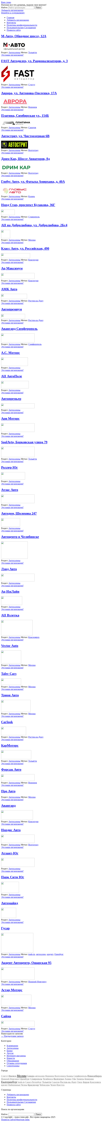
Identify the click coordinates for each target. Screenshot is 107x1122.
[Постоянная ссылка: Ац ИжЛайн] (11, 604)
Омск (79, 1082)
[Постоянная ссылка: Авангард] (17, 819)
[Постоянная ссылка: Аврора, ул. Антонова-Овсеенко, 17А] (15, 104)
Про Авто (8, 791)
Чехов (53, 1085)
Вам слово (6, 2)
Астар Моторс (11, 990)
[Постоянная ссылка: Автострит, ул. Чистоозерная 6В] (14, 148)
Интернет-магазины (16, 1056)
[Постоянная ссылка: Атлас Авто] (18, 502)
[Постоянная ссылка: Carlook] (13, 734)
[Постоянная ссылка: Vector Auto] (11, 662)
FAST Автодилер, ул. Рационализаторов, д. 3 (34, 61)
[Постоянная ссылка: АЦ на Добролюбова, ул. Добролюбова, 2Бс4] (5, 237)
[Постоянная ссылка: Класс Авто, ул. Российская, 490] (15, 257)
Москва (32, 240)
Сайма (6, 1016)
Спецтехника (13, 1066)
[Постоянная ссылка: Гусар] (17, 952)
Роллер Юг (9, 467)
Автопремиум (11, 309)
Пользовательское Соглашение (21, 27)
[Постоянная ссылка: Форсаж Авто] (18, 780)
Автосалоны (14, 52)
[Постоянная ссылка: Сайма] (18, 1026)
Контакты (11, 22)
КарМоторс (10, 745)
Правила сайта (14, 30)
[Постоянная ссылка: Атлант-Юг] (18, 866)
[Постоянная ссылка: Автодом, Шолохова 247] (10, 526)
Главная (10, 17)
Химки (68, 1079)
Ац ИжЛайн (10, 591)
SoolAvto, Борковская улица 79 (24, 442)
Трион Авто (10, 695)
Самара (31, 1076)
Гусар (5, 928)
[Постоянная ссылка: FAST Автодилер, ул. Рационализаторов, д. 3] (18, 82)
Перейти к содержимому (13, 13)
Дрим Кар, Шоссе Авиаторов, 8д (25, 159)
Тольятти (32, 52)
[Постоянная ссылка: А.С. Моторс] (14, 365)
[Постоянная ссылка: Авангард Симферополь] (18, 342)
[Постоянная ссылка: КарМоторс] (16, 758)
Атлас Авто (9, 490)
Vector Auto (9, 645)
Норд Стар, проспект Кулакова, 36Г (28, 205)
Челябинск (48, 1079)
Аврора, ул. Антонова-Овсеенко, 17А (29, 93)
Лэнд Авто (9, 569)
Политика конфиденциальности (22, 25)
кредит (50, 954)
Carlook (7, 722)
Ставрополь (34, 217)
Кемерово (89, 1079)
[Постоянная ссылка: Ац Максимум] (18, 278)
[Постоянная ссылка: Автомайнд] (8, 917)
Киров (86, 1082)
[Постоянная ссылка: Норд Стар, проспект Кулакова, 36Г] (8, 214)
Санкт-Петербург (33, 1082)
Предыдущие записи (12, 1036)
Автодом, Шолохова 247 (19, 513)
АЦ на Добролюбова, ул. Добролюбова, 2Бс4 (34, 225)
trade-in (31, 954)
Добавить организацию (12, 10)
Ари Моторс (10, 418)
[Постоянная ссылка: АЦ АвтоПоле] (15, 387)
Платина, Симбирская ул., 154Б (25, 115)
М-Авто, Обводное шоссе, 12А (23, 36)
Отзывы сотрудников (17, 1063)
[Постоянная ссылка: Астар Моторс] (16, 1005)
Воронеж (32, 107)
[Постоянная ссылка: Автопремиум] (13, 318)
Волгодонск (60, 1076)
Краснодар (33, 260)
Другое (10, 1053)
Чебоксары (44, 1085)
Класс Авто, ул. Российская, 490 (25, 248)
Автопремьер (11, 398)
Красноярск (33, 637)
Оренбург (59, 954)
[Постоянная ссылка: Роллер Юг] (13, 479)
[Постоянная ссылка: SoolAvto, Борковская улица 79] (18, 456)
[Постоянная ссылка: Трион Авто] (16, 711)
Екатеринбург (9, 1081)
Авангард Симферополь (19, 328)
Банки (10, 1050)
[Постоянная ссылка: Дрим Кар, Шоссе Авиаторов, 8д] (16, 170)
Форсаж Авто (11, 769)
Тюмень (80, 1079)
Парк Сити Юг (12, 877)
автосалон (41, 954)
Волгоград (33, 150)
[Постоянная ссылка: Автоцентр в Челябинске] (14, 558)
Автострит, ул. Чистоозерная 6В (25, 136)
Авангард (8, 805)
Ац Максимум (12, 268)
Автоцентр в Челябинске (20, 537)
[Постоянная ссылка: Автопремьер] (18, 407)
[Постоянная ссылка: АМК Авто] (14, 298)
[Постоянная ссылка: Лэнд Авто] (18, 580)
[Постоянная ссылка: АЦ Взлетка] (17, 635)
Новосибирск (94, 1075)
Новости (11, 1058)
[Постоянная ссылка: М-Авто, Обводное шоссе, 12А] (14, 50)
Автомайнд (9, 903)
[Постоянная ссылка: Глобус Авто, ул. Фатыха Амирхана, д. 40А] (14, 194)
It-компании (12, 1045)
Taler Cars (8, 673)
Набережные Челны (17, 1085)
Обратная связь (22, 1119)
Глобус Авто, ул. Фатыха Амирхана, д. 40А (33, 181)
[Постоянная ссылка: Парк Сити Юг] (10, 892)
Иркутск (60, 1085)
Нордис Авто (11, 830)
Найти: (4, 7)
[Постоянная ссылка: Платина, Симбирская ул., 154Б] (16, 125)
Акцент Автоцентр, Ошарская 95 (26, 963)
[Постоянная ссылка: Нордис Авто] (18, 842)
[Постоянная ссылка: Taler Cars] (11, 684)
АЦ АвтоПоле (11, 376)
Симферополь (35, 344)
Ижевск (12, 1076)
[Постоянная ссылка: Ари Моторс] (18, 431)
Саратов (32, 127)
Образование (13, 1061)
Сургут (31, 84)
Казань (31, 196)
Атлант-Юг (9, 853)
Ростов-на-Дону (35, 301)
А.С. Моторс (10, 352)
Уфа (74, 1079)
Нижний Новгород (37, 981)
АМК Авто (9, 289)
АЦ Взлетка (10, 615)
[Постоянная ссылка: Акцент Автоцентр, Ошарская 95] (18, 979)
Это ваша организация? (12, 55)
